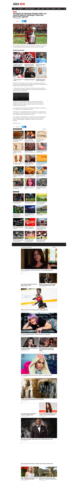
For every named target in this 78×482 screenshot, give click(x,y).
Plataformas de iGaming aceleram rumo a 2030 (17, 203)
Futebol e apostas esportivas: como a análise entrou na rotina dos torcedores (41, 203)
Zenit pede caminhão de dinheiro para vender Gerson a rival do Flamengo (41, 65)
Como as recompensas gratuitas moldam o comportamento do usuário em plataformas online (18, 215)
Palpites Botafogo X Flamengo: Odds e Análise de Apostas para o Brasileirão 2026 (41, 240)
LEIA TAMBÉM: (16, 191)
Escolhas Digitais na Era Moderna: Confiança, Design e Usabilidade (30, 215)
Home (15, 8)
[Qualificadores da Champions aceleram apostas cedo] (30, 197)
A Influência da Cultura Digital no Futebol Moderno (41, 214)
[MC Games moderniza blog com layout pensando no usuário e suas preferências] (30, 222)
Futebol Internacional (30, 8)
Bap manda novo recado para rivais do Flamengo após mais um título (30, 79)
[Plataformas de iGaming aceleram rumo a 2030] (18, 197)
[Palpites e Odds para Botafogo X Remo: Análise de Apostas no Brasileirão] (18, 222)
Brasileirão (20, 8)
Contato (48, 8)
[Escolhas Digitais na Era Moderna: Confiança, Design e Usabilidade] (30, 209)
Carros (38, 8)
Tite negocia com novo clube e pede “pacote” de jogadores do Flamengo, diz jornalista (17, 65)
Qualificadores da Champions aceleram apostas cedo (30, 203)
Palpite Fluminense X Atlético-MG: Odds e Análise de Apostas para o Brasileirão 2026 (18, 240)
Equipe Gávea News (17, 18)
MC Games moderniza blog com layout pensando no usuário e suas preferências (29, 227)
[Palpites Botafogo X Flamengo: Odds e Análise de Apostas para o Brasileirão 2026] (41, 235)
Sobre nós (53, 8)
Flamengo (14, 11)
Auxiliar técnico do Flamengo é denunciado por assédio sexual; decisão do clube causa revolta (29, 65)
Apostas (59, 8)
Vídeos (43, 8)
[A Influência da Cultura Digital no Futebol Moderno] (41, 209)
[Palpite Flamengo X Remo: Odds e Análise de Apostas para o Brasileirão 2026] (30, 235)
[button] (64, 9)
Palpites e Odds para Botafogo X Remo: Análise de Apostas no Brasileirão (18, 227)
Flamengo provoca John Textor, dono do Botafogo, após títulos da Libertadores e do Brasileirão (41, 80)
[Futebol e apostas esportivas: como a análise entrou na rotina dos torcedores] (41, 197)
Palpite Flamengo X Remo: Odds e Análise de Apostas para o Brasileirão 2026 (29, 240)
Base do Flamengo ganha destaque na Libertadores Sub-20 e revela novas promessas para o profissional (41, 228)
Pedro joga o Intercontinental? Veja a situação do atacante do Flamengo (18, 80)
